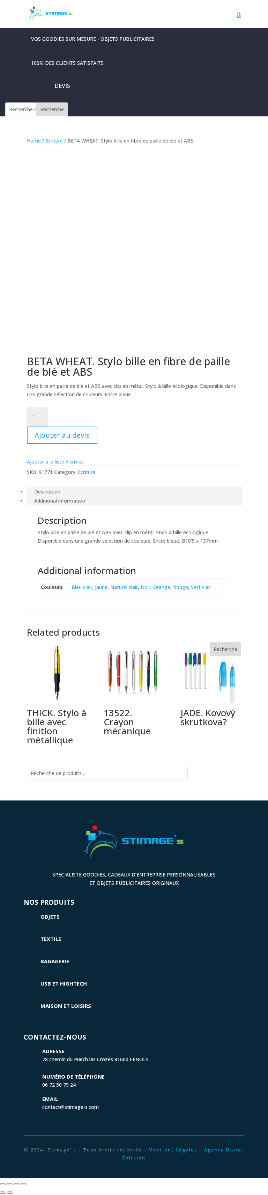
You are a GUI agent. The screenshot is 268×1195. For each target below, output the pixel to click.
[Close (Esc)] (3, 1184)
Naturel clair (124, 587)
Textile (50, 938)
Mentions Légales (173, 1150)
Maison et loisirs (65, 1005)
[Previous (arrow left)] (3, 1193)
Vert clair (201, 587)
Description (47, 491)
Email (50, 1098)
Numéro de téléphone (73, 1076)
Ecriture (54, 140)
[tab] (134, 491)
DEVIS (62, 86)
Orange (161, 587)
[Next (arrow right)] (10, 1193)
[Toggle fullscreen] (17, 1184)
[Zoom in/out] (24, 1184)
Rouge (180, 587)
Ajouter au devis (62, 435)
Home (34, 140)
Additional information (59, 500)
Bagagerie (54, 961)
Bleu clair (82, 587)
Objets (50, 916)
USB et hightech (63, 983)
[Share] (10, 1184)
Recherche (52, 109)
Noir (145, 587)
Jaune (101, 587)
